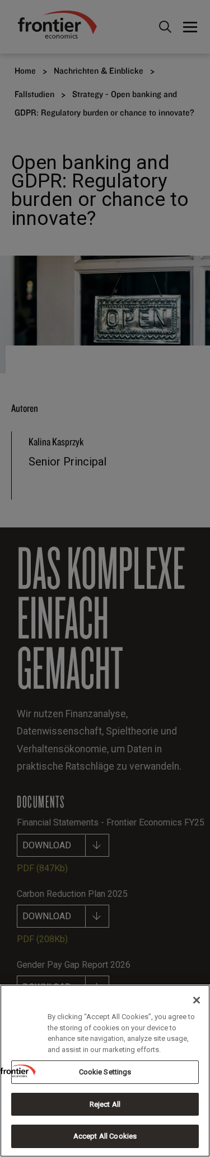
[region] (105, 1071)
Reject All (105, 1104)
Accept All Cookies (105, 1136)
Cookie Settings (105, 1072)
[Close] (196, 1000)
